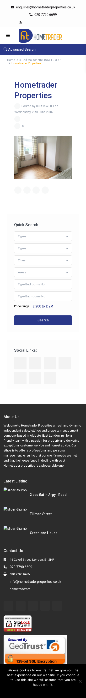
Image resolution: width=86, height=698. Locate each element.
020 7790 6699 (45, 15)
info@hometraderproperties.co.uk (35, 582)
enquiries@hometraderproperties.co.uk (45, 7)
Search (43, 320)
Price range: (22, 306)
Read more (46, 691)
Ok (34, 691)
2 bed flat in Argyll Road (48, 495)
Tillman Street (41, 514)
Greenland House (43, 533)
